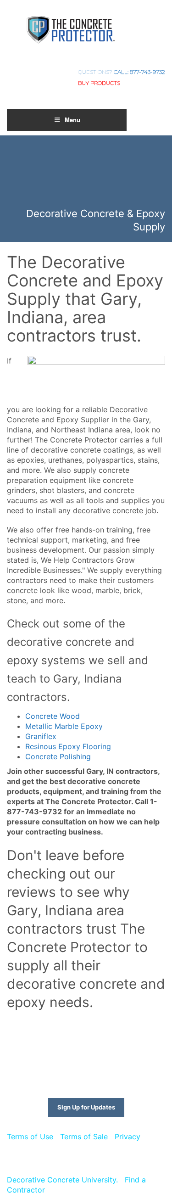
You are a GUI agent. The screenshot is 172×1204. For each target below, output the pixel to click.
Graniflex (40, 736)
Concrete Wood (52, 716)
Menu (72, 119)
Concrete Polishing (58, 756)
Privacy (127, 1136)
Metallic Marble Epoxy (64, 726)
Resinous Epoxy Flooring (68, 746)
